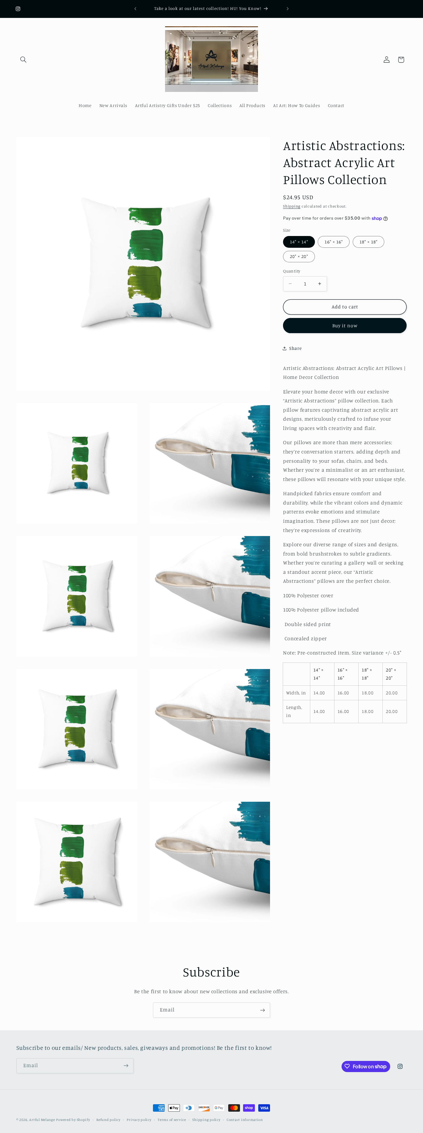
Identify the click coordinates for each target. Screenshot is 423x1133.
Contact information (245, 1120)
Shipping (291, 206)
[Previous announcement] (135, 8)
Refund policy (108, 1120)
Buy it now (345, 325)
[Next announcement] (287, 8)
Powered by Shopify (73, 1120)
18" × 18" (368, 241)
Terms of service (172, 1120)
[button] (23, 60)
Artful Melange (42, 1120)
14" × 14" (299, 241)
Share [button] (295, 348)
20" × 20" (299, 256)
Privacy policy (139, 1120)
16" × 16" (333, 241)
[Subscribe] (262, 1010)
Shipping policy (206, 1120)
